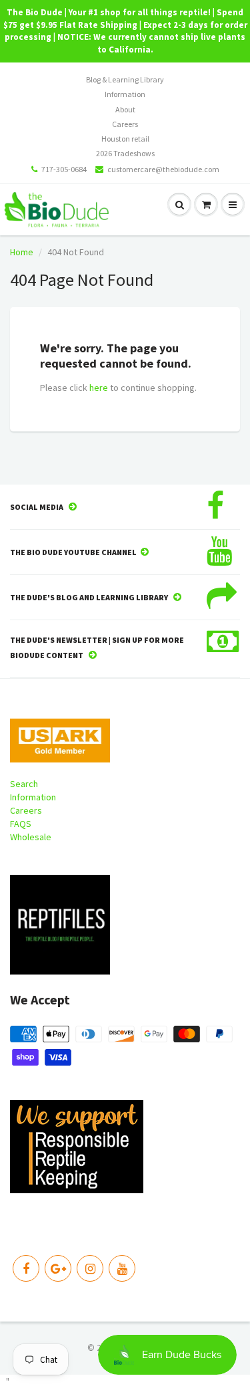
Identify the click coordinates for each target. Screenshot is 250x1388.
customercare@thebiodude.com (163, 169)
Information (125, 94)
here (98, 388)
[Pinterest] (58, 1268)
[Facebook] (26, 1268)
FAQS (20, 824)
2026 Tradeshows (125, 153)
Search (24, 784)
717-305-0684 (64, 169)
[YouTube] (122, 1268)
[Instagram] (90, 1268)
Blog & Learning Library (125, 79)
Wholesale (30, 837)
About (125, 109)
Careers (125, 124)
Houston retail (125, 139)
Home (21, 252)
